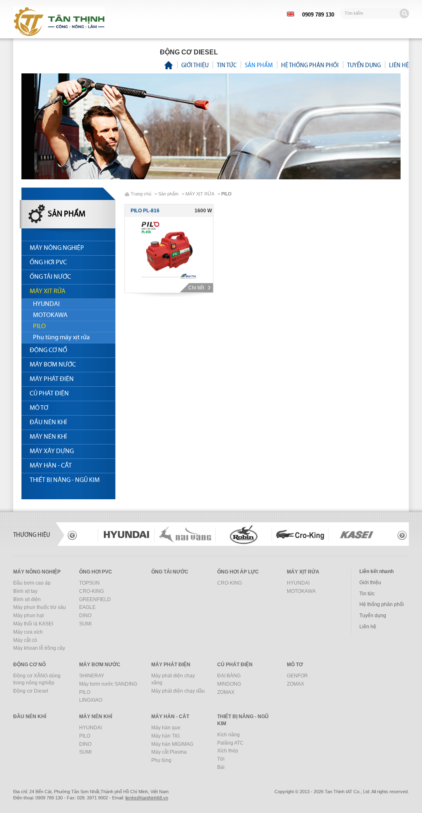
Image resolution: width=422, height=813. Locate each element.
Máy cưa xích (28, 632)
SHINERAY (91, 676)
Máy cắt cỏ (25, 640)
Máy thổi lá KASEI (33, 624)
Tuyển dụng (364, 65)
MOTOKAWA (50, 315)
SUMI (85, 624)
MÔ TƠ (39, 408)
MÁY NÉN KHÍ (48, 437)
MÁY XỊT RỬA (48, 291)
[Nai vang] (129, 534)
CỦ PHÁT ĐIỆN (49, 393)
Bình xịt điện (27, 599)
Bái (221, 767)
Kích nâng (228, 735)
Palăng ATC (230, 743)
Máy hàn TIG (165, 736)
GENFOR (297, 676)
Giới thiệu (195, 65)
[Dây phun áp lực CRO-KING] (244, 534)
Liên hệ (399, 65)
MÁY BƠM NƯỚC (53, 365)
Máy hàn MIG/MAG (172, 744)
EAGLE (87, 607)
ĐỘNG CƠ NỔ (48, 350)
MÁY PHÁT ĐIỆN (52, 379)
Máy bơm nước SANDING (108, 684)
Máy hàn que (166, 728)
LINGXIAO (90, 700)
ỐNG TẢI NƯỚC (50, 277)
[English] (290, 13)
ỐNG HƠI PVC (48, 262)
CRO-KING (91, 591)
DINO (85, 615)
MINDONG (229, 684)
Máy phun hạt (28, 615)
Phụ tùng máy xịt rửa (61, 337)
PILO (39, 326)
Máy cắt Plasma (169, 752)
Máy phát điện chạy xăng (173, 679)
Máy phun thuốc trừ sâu (39, 607)
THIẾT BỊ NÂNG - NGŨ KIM (65, 480)
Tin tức (227, 65)
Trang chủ (141, 193)
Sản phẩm (259, 65)
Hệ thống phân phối (310, 65)
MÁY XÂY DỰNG (52, 451)
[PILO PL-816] (169, 250)
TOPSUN (89, 583)
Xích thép (227, 751)
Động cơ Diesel (30, 691)
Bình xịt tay (25, 591)
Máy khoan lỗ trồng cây (39, 648)
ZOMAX (225, 692)
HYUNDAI (46, 304)
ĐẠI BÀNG (229, 676)
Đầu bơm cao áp (32, 583)
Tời (221, 759)
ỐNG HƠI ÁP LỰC (238, 572)
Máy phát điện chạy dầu (178, 691)
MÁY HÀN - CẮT (51, 466)
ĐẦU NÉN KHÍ (48, 422)
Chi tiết (196, 288)
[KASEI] (300, 534)
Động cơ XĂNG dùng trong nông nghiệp (37, 679)
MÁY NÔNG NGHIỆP (57, 248)
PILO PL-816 (145, 211)
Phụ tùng (161, 760)
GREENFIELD (95, 599)
